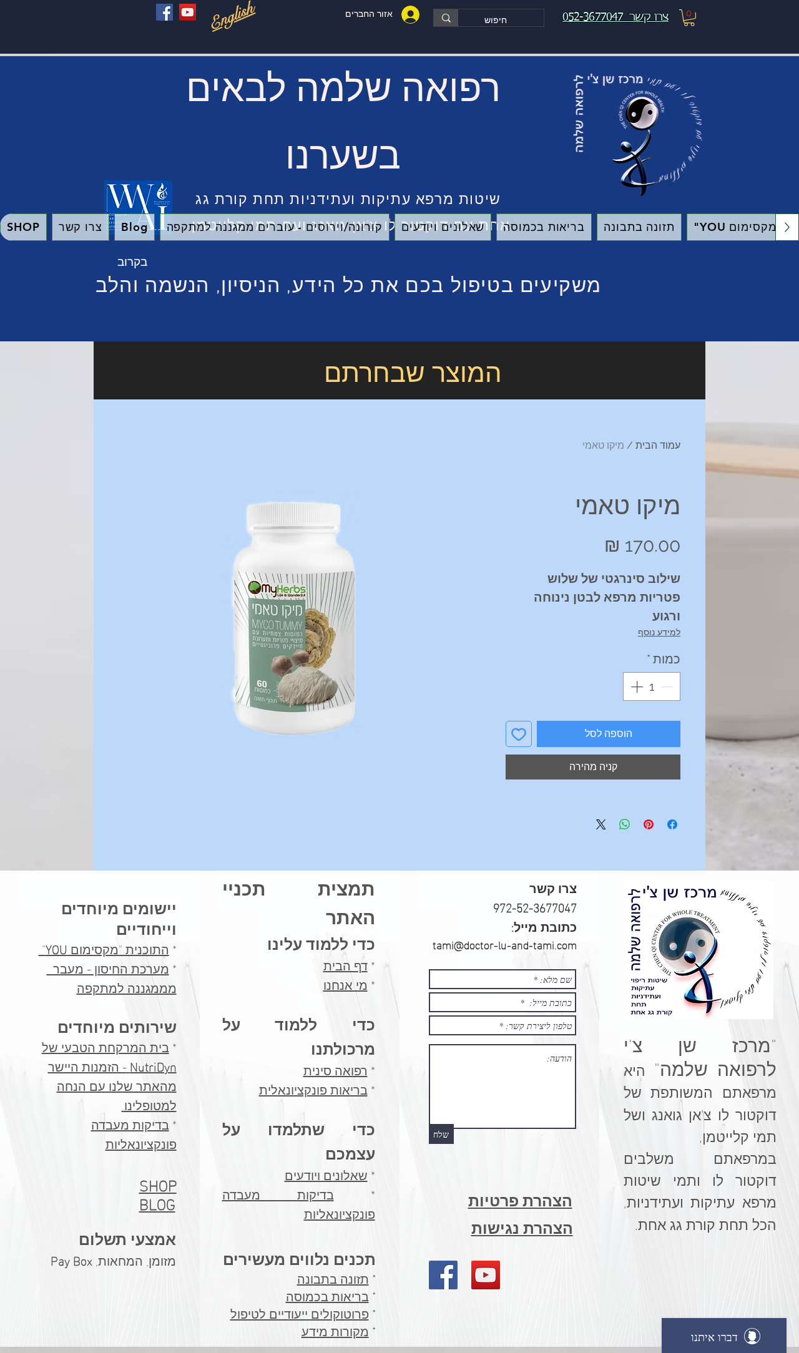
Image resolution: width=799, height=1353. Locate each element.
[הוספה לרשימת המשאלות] (519, 734)
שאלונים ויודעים (326, 1174)
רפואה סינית (335, 1069)
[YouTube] (187, 12)
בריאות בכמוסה (327, 1296)
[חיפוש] (446, 17)
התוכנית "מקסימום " (104, 948)
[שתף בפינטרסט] (648, 824)
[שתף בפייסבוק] (672, 824)
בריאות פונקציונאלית (313, 1088)
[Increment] (635, 686)
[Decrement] (668, 686)
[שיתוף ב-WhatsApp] (624, 824)
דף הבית (345, 964)
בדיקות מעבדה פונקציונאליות (134, 1133)
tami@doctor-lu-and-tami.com (505, 944)
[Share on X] (601, 824)
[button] (689, 17)
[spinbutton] (651, 686)
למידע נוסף (659, 632)
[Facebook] (164, 12)
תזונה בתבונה (333, 1279)
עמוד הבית (657, 445)
